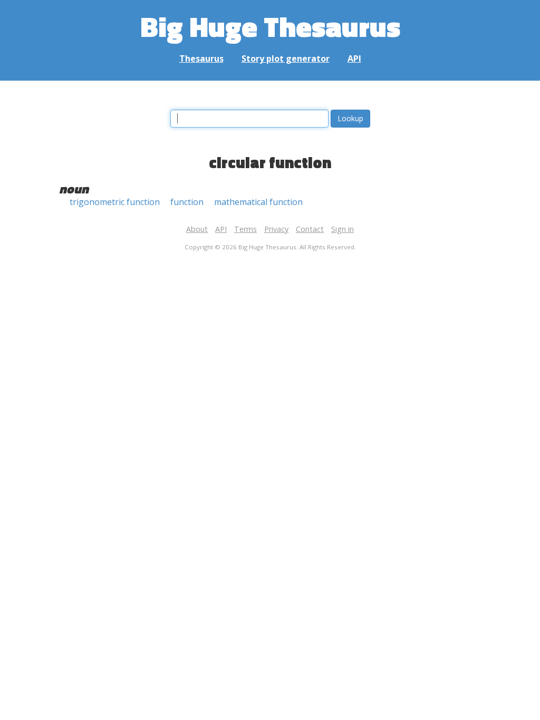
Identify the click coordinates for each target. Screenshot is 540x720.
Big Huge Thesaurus (270, 26)
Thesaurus (201, 58)
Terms (245, 229)
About (197, 229)
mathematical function (258, 202)
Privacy (276, 229)
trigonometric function (115, 202)
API (354, 58)
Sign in (342, 229)
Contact (310, 229)
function (187, 202)
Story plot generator (286, 58)
